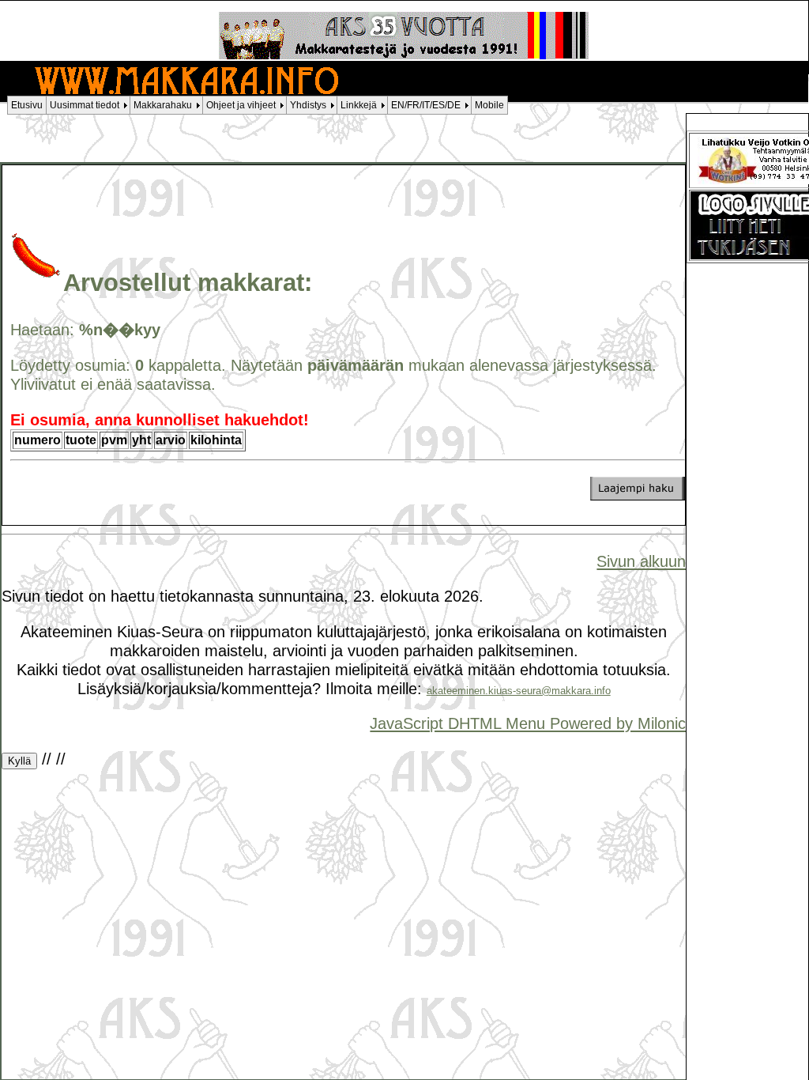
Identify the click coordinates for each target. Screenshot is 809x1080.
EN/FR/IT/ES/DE (426, 105)
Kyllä (19, 761)
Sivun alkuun (641, 561)
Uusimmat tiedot (84, 105)
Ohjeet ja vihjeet (241, 105)
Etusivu (27, 105)
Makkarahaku (163, 105)
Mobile (489, 105)
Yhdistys (308, 105)
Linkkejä (359, 105)
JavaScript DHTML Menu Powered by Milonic (528, 723)
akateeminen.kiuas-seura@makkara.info (519, 691)
